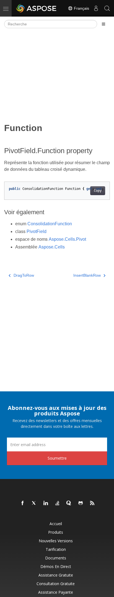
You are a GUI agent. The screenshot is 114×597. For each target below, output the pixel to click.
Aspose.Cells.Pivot (67, 239)
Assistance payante (55, 592)
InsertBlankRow (87, 275)
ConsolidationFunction (49, 223)
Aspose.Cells (51, 247)
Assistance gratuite (55, 575)
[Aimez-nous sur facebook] (22, 503)
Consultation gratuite (56, 583)
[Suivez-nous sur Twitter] (34, 503)
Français (81, 8)
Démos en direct (55, 566)
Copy (98, 191)
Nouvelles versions (56, 540)
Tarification (56, 549)
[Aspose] (36, 8)
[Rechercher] (107, 8)
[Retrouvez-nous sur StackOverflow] (57, 503)
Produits (55, 532)
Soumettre (57, 458)
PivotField (36, 231)
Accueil (56, 523)
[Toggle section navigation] (103, 24)
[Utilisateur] (96, 8)
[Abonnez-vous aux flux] (92, 503)
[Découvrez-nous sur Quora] (69, 503)
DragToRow (24, 275)
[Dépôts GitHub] (80, 503)
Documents (55, 558)
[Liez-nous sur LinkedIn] (46, 503)
